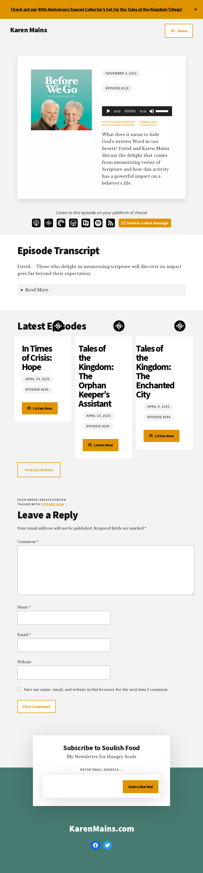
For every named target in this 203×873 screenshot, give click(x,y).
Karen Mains (28, 29)
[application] (137, 111)
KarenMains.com (101, 828)
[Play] (108, 111)
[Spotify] (98, 223)
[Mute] (151, 111)
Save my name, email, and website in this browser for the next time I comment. (96, 689)
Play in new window (118, 122)
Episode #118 (53, 504)
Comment (27, 541)
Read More (37, 289)
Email (24, 635)
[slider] (163, 110)
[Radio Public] (85, 223)
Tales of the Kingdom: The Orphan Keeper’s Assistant (95, 376)
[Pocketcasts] (61, 223)
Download (148, 122)
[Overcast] (73, 223)
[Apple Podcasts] (36, 223)
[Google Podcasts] (48, 223)
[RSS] (110, 223)
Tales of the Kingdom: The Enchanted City (155, 371)
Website (24, 662)
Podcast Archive (39, 469)
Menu (182, 30)
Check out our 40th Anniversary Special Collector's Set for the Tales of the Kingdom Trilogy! (96, 9)
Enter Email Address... (101, 770)
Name (24, 607)
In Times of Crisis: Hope (37, 357)
